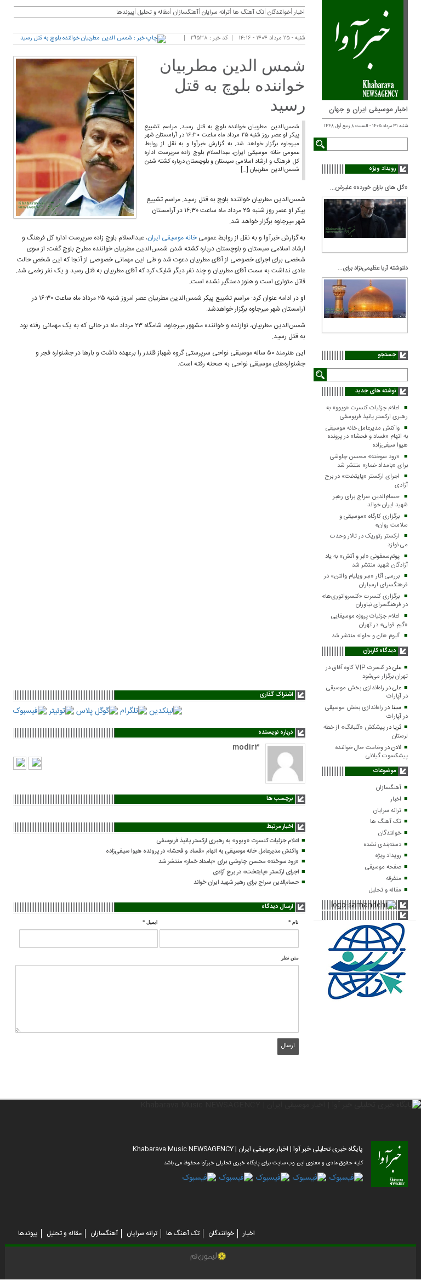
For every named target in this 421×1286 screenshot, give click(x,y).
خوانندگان (389, 833)
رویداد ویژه (388, 856)
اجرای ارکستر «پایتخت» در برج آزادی (366, 481)
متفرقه (393, 879)
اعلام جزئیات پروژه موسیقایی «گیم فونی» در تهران (369, 620)
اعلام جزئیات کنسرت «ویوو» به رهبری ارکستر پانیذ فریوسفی (367, 412)
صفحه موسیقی (383, 867)
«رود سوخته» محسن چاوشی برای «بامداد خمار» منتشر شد (369, 461)
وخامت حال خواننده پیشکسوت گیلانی (371, 752)
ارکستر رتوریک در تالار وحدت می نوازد (369, 540)
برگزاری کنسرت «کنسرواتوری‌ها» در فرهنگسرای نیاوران (365, 601)
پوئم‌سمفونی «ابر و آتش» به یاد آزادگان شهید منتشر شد (366, 561)
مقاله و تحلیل (385, 890)
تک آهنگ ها (385, 822)
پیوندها (125, 13)
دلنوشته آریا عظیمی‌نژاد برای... (373, 268)
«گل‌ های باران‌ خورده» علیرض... (369, 188)
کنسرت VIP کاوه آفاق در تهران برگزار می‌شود (367, 672)
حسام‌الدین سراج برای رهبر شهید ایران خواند (370, 501)
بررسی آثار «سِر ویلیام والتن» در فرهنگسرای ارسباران (366, 580)
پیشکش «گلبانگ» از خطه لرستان (365, 732)
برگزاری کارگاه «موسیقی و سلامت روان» (373, 521)
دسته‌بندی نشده (382, 845)
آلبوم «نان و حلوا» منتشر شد (366, 636)
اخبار (395, 799)
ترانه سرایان (387, 811)
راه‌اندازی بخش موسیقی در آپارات (367, 692)
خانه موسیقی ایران (172, 237)
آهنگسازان (388, 788)
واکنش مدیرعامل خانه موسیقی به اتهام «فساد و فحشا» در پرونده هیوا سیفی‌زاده (367, 437)
